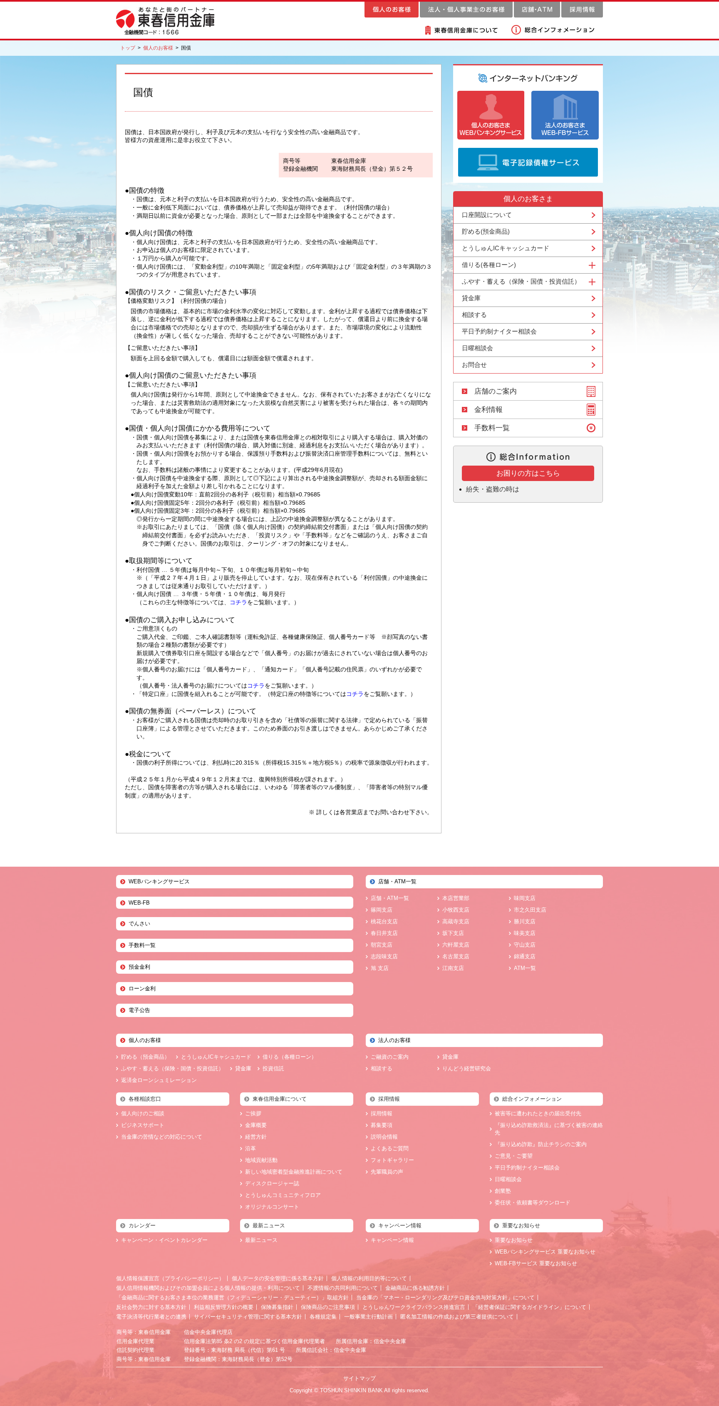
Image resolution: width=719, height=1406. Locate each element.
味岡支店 (525, 898)
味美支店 (525, 933)
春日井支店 (384, 933)
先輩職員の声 (387, 1172)
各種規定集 (323, 1317)
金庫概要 (256, 1125)
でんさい (139, 923)
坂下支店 (453, 933)
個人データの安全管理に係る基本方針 (278, 1278)
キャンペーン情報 (392, 1240)
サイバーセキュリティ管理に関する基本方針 (248, 1317)
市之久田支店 (530, 910)
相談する (474, 314)
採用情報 (381, 1113)
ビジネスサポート (142, 1125)
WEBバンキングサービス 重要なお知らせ (545, 1252)
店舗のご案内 (495, 391)
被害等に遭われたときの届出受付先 (538, 1113)
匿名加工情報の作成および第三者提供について (457, 1317)
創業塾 (503, 1191)
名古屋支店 (455, 956)
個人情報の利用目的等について (369, 1278)
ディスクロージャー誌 (272, 1183)
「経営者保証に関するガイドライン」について (529, 1307)
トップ (127, 48)
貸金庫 (471, 298)
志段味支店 (384, 956)
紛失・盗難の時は (492, 489)
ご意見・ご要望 (514, 1156)
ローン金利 (142, 988)
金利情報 (488, 410)
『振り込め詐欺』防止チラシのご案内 (541, 1144)
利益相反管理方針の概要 (223, 1307)
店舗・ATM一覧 (390, 898)
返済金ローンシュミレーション (159, 1080)
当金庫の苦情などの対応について (161, 1137)
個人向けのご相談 (142, 1113)
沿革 (250, 1148)
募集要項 (381, 1125)
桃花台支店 (384, 921)
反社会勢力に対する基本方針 (151, 1307)
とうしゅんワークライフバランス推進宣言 (413, 1307)
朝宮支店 (381, 945)
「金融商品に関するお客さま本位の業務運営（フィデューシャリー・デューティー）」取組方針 (232, 1297)
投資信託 (273, 1068)
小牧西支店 (455, 910)
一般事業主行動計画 (368, 1317)
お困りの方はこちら (528, 473)
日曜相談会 (477, 348)
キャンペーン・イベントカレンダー (164, 1240)
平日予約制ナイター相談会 (499, 331)
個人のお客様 (158, 48)
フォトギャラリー (392, 1160)
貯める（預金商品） (145, 1057)
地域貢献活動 (261, 1160)
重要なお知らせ (514, 1240)
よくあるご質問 (390, 1148)
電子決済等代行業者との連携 (151, 1317)
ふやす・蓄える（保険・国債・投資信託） (172, 1068)
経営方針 (256, 1137)
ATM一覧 (525, 968)
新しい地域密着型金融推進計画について (293, 1172)
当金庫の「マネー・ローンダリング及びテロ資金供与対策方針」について (445, 1297)
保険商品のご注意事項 (328, 1307)
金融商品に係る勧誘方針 (415, 1288)
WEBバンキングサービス (159, 881)
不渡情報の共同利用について (342, 1288)
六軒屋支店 (455, 945)
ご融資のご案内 (390, 1057)
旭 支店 (380, 968)
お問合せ (474, 364)
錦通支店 (525, 956)
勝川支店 (525, 921)
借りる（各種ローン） (290, 1057)
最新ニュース (261, 1240)
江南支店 (453, 968)
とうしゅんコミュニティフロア (283, 1195)
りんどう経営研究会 (466, 1068)
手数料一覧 (492, 428)
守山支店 (525, 945)
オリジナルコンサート (272, 1207)
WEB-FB (139, 903)
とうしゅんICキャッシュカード (505, 248)
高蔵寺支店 (455, 921)
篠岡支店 (381, 910)
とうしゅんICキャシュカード (216, 1057)
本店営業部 (455, 898)
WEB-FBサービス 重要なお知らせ (536, 1263)
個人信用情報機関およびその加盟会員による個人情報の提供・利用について (208, 1288)
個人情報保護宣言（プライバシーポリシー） (170, 1278)
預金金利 (139, 967)
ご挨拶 (253, 1113)
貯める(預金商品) (486, 231)
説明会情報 (384, 1137)
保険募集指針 (277, 1307)
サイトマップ (359, 1378)
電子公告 (139, 1010)
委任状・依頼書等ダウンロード (532, 1202)
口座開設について (487, 214)
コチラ (238, 602)
